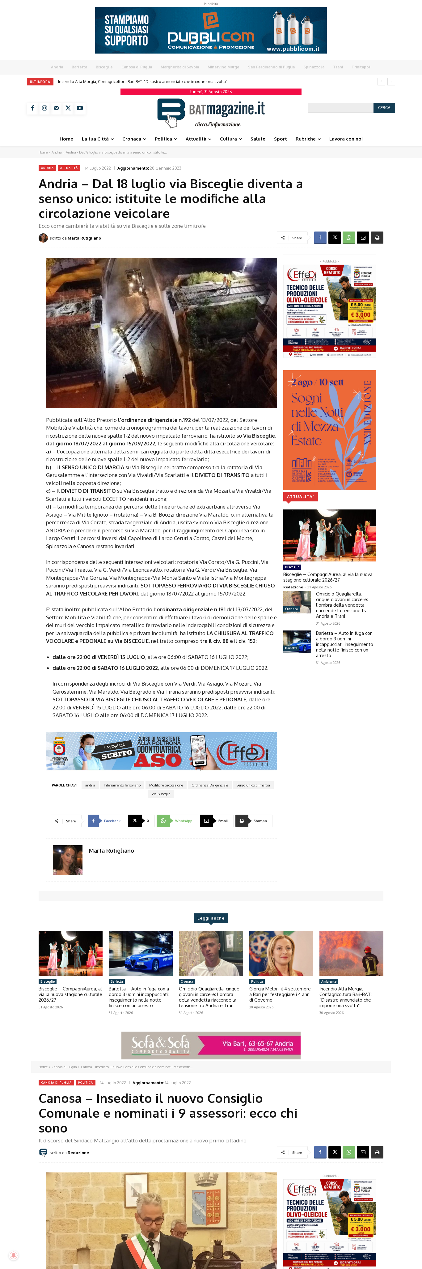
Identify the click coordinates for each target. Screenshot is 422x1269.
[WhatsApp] (349, 238)
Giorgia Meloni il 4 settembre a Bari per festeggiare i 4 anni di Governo (280, 994)
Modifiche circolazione (166, 785)
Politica (257, 981)
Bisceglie (292, 567)
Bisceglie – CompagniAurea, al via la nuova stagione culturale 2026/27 (123, 81)
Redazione (293, 587)
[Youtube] (80, 109)
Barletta (291, 648)
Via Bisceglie (161, 794)
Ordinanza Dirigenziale (210, 785)
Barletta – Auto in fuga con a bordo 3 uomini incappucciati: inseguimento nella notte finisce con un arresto (344, 644)
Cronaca (291, 609)
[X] (68, 109)
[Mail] (56, 109)
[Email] (363, 238)
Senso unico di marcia (253, 785)
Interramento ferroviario (122, 785)
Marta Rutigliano (84, 238)
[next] (391, 81)
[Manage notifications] (14, 1255)
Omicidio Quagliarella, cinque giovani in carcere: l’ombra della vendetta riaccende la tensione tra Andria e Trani (342, 605)
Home (43, 152)
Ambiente (328, 981)
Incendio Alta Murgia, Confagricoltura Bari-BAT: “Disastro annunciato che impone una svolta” (345, 997)
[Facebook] (33, 109)
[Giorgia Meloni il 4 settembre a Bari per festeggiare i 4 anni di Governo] (281, 953)
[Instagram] (44, 109)
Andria (57, 152)
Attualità (69, 168)
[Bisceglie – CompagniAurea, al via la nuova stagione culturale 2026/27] (329, 535)
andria (90, 785)
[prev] (381, 81)
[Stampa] (377, 238)
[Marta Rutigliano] (44, 238)
